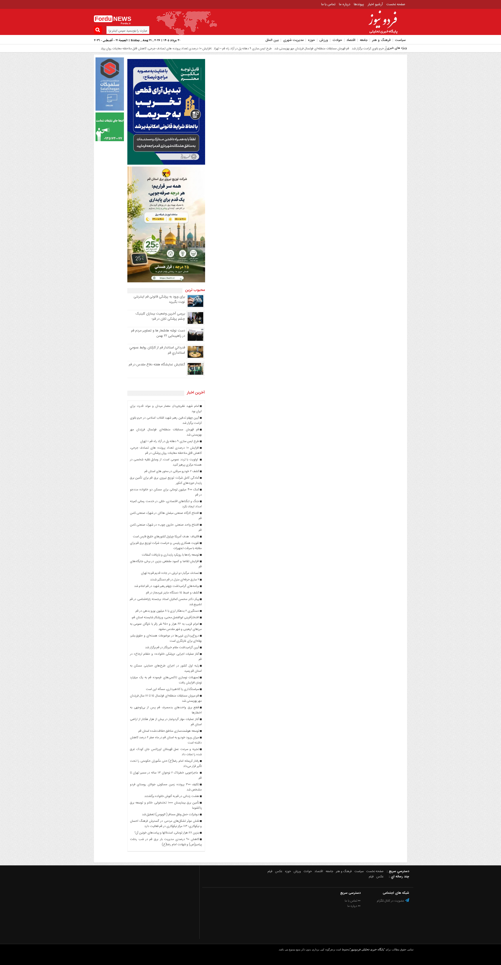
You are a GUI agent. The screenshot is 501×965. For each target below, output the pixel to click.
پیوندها (359, 4)
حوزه (311, 40)
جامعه (364, 40)
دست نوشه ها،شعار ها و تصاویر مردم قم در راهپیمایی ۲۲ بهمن (158, 333)
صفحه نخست (395, 4)
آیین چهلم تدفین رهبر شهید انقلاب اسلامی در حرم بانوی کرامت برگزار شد (372, 48)
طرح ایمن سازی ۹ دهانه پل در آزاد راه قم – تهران (220, 48)
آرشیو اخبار (375, 4)
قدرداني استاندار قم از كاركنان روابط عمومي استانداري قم (157, 350)
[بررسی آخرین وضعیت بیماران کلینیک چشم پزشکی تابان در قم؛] (195, 324)
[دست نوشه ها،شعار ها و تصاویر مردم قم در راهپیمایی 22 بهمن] (195, 341)
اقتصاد (351, 40)
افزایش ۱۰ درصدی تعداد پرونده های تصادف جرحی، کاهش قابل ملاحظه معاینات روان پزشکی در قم (127, 48)
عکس (278, 871)
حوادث (337, 40)
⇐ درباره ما (354, 906)
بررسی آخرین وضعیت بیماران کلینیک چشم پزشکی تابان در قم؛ (160, 316)
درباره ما (344, 4)
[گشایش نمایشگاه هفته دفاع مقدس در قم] (195, 375)
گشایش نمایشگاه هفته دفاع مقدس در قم (157, 364)
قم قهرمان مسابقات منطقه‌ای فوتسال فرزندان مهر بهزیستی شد (288, 48)
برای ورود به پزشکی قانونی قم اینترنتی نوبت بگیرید (159, 299)
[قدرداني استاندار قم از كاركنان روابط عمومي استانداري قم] (195, 358)
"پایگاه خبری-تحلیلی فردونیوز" (367, 949)
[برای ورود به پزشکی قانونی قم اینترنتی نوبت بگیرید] (195, 307)
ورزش (323, 40)
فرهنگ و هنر (381, 40)
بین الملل (272, 40)
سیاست (400, 40)
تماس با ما (328, 4)
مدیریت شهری (293, 40)
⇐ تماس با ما (353, 900)
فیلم (270, 871)
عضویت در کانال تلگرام (391, 900)
